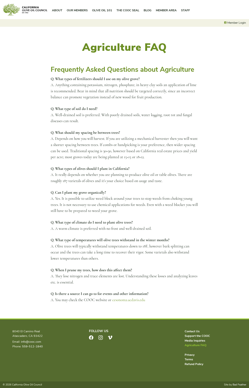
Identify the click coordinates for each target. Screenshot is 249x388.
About (57, 10)
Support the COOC (197, 336)
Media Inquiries (195, 341)
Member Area (166, 10)
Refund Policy (194, 364)
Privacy (189, 355)
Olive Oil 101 (102, 10)
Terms (189, 359)
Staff (185, 10)
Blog (147, 10)
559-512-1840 (32, 346)
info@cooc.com (31, 342)
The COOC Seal (127, 10)
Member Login (236, 23)
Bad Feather (239, 384)
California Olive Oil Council (25, 10)
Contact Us (192, 331)
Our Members (77, 10)
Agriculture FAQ (195, 345)
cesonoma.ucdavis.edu (128, 300)
